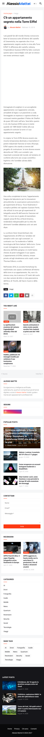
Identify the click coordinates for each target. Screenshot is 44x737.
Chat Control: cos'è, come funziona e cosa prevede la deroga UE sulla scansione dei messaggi (29, 480)
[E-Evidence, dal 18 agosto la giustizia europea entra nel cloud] (9, 685)
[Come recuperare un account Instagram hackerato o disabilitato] (10, 468)
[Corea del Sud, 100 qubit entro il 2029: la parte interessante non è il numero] (9, 710)
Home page (8, 13)
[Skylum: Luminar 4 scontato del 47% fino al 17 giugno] (10, 455)
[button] (3, 4)
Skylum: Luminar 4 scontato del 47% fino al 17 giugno (29, 453)
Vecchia (38, 374)
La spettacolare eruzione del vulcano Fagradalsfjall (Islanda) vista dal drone (11, 329)
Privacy (17, 729)
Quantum (7, 610)
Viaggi (16, 13)
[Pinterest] (21, 295)
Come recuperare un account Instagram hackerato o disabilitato (29, 466)
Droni (5, 590)
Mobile (6, 602)
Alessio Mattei (15, 27)
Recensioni (7, 615)
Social (6, 623)
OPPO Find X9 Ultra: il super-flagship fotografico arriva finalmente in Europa (12, 559)
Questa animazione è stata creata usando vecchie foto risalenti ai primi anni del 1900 (31, 328)
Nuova (5, 374)
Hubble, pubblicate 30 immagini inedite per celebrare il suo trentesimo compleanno (12, 359)
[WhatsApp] (16, 295)
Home (10, 729)
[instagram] (13, 412)
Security (6, 619)
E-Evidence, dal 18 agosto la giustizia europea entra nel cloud (28, 684)
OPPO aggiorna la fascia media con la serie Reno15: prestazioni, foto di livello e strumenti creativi (30, 561)
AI (4, 585)
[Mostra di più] (32, 295)
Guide (6, 598)
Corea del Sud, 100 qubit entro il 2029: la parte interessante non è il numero (30, 709)
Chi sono (25, 729)
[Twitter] (11, 295)
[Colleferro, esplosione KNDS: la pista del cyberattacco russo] (9, 697)
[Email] (27, 295)
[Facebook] (6, 295)
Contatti (34, 729)
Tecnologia (7, 627)
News (6, 606)
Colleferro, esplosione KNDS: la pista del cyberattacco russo (29, 695)
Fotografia (7, 594)
